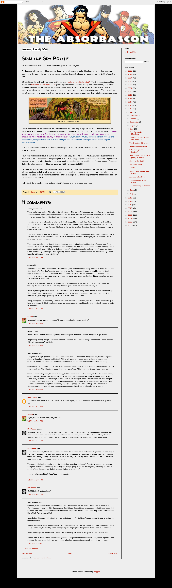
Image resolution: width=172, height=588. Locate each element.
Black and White (135, 164)
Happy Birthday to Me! (138, 146)
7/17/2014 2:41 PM (35, 494)
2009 (130, 212)
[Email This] (54, 192)
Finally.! (132, 168)
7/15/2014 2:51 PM (35, 421)
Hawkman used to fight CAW (79, 82)
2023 (130, 81)
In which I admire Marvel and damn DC (139, 138)
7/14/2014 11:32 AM (35, 257)
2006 (130, 222)
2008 (130, 215)
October (133, 119)
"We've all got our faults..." (136, 151)
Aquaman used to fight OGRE (43, 85)
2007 (130, 218)
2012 (130, 201)
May (132, 194)
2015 (130, 109)
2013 (130, 198)
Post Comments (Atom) (42, 558)
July (132, 129)
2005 (130, 225)
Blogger (97, 572)
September (134, 122)
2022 (130, 85)
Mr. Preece (31, 429)
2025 (130, 74)
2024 (130, 78)
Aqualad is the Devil (137, 177)
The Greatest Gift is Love (139, 143)
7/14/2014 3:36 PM (35, 345)
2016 (130, 105)
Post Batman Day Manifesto (136, 133)
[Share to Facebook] (61, 192)
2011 (130, 205)
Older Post (113, 554)
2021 (130, 88)
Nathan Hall (32, 397)
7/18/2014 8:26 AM (35, 543)
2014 (130, 112)
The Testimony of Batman (139, 186)
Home (70, 554)
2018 (130, 98)
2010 (130, 208)
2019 (130, 95)
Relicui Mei (131, 52)
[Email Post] (50, 192)
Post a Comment (31, 549)
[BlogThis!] (57, 192)
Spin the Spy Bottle (137, 161)
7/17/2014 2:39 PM (35, 480)
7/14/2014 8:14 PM (35, 406)
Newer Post (27, 554)
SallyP (30, 317)
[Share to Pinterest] (64, 192)
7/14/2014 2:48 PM (35, 323)
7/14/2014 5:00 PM (35, 390)
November (134, 115)
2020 (130, 92)
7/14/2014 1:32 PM (35, 309)
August (133, 126)
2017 (130, 102)
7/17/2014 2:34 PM (35, 441)
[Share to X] (59, 192)
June (132, 190)
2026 (130, 71)
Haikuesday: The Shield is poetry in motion (139, 156)
